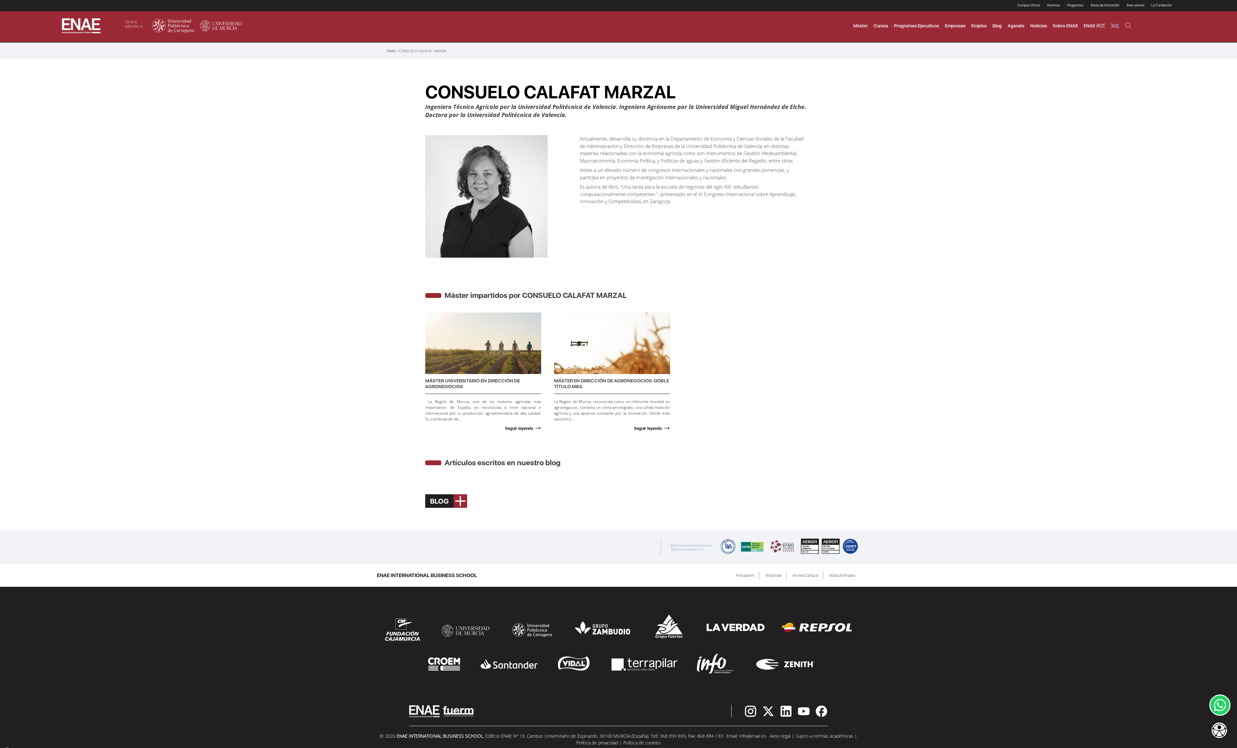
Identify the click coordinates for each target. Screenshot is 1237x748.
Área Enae (773, 575)
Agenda (1016, 25)
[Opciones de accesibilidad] (1219, 731)
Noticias (1038, 25)
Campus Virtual (1028, 5)
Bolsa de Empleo (842, 575)
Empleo (979, 25)
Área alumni (745, 575)
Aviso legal (780, 736)
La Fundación (1161, 5)
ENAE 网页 (1094, 25)
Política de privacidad (597, 743)
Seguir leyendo (519, 428)
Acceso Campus (805, 575)
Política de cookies (642, 743)
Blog (997, 25)
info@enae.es (752, 736)
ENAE (391, 50)
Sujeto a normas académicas (824, 736)
